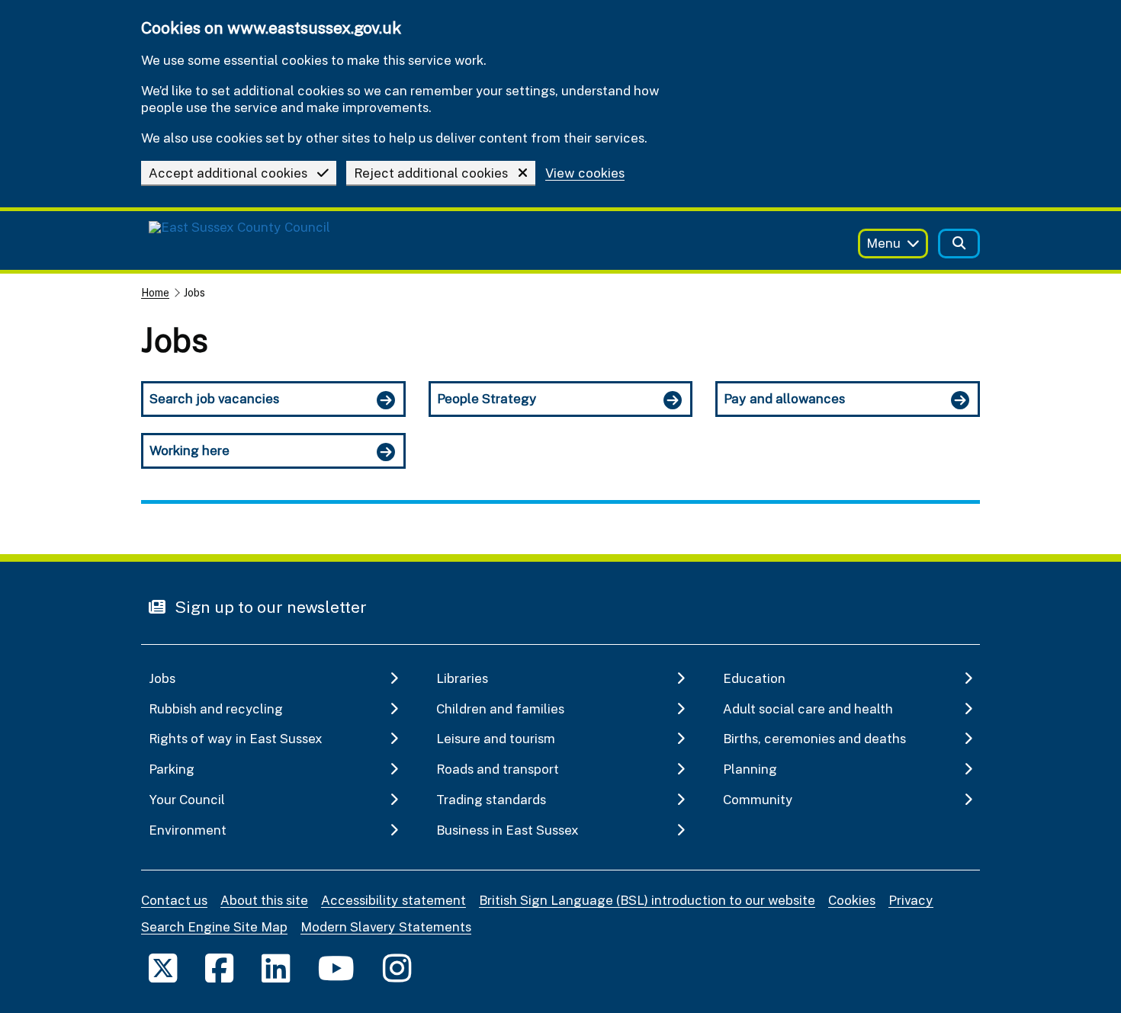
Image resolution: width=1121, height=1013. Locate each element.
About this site (264, 900)
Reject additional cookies (431, 173)
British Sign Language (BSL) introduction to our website (647, 900)
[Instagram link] (397, 967)
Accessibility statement (393, 900)
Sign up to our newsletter (269, 607)
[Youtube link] (336, 967)
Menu (883, 243)
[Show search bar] (959, 243)
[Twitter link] (163, 967)
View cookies (585, 173)
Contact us (174, 900)
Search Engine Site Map (214, 926)
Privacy (910, 900)
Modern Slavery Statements (385, 926)
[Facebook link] (219, 967)
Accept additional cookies (228, 173)
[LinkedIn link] (275, 967)
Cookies (851, 900)
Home (155, 292)
